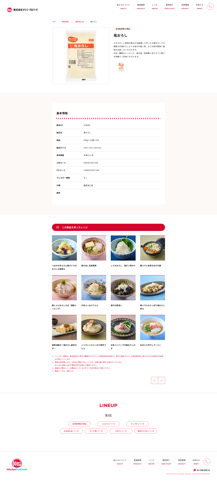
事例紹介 (170, 6)
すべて (108, 415)
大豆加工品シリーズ (71, 431)
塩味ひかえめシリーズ (146, 431)
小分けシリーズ (121, 431)
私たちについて (123, 6)
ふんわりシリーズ (108, 424)
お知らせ (199, 6)
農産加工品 (79, 21)
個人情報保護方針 (203, 470)
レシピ (155, 6)
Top (53, 21)
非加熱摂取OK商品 (79, 424)
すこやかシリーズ (137, 424)
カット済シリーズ (96, 431)
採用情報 (185, 6)
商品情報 (141, 6)
